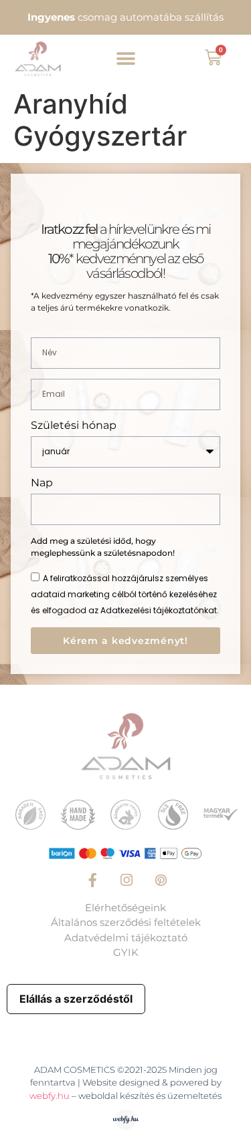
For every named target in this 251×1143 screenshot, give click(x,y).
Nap (42, 483)
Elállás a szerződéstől (76, 998)
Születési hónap (73, 426)
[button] (125, 58)
